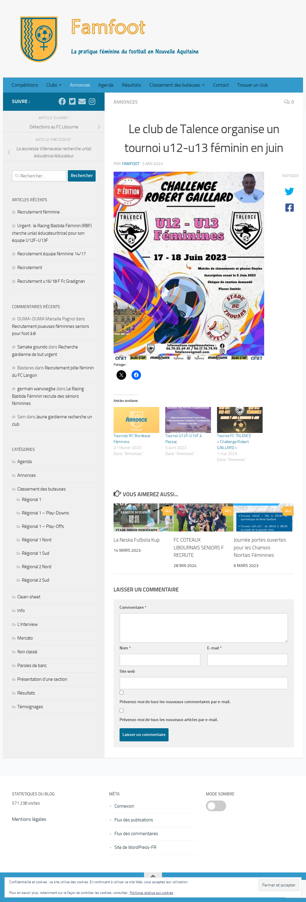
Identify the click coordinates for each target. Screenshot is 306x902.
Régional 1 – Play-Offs (43, 526)
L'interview (27, 624)
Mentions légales (29, 819)
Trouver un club (252, 85)
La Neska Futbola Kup (137, 540)
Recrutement (29, 267)
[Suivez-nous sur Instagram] (92, 101)
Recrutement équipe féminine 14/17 (51, 253)
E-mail (214, 648)
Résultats (131, 85)
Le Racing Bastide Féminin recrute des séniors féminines (48, 396)
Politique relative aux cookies (151, 893)
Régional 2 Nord (36, 566)
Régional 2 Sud (35, 580)
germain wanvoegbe (36, 388)
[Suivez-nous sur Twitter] (72, 101)
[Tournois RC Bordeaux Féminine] (136, 420)
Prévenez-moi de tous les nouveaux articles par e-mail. (169, 719)
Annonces (80, 85)
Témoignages (30, 706)
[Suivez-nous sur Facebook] (62, 101)
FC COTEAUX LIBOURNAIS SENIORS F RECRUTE (199, 547)
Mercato (25, 638)
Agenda (106, 85)
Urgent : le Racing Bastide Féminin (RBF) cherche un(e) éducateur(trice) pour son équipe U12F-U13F (52, 233)
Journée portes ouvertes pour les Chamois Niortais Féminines (260, 547)
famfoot (131, 163)
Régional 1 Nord (36, 540)
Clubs (51, 85)
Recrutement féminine (38, 212)
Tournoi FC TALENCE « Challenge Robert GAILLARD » (234, 441)
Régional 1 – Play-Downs (45, 513)
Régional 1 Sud (35, 553)
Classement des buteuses (174, 85)
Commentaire (133, 607)
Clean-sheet (28, 597)
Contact (221, 85)
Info (21, 610)
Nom (125, 648)
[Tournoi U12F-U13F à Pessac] (188, 420)
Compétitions (25, 85)
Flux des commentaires (136, 833)
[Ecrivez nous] (82, 101)
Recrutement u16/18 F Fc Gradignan (51, 281)
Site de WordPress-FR (135, 847)
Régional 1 (31, 499)
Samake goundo (32, 347)
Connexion (124, 806)
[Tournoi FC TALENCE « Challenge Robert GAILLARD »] (240, 420)
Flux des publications (133, 820)
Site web (127, 671)
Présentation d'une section (42, 679)
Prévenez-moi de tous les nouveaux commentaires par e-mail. (175, 701)
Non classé (27, 651)
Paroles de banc (32, 665)
